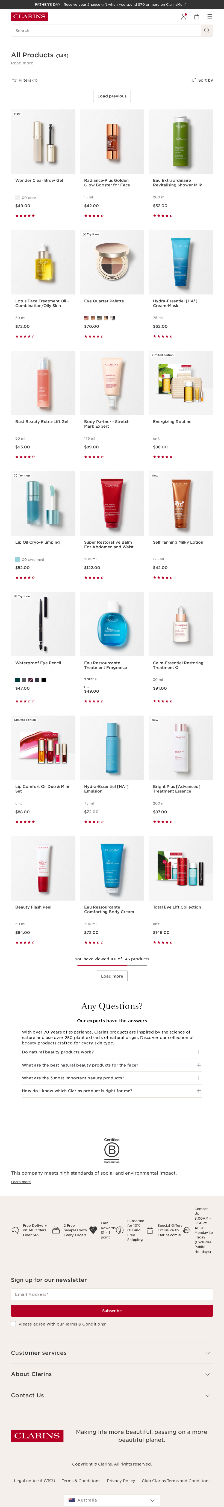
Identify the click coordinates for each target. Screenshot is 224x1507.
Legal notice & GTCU (34, 1481)
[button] (22, 63)
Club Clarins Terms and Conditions (176, 1481)
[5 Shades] (112, 318)
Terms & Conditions (85, 1324)
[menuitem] (183, 16)
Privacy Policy (121, 1481)
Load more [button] (112, 976)
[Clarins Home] (29, 16)
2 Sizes (90, 679)
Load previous (112, 96)
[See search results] (207, 31)
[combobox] (112, 1500)
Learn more (21, 1182)
